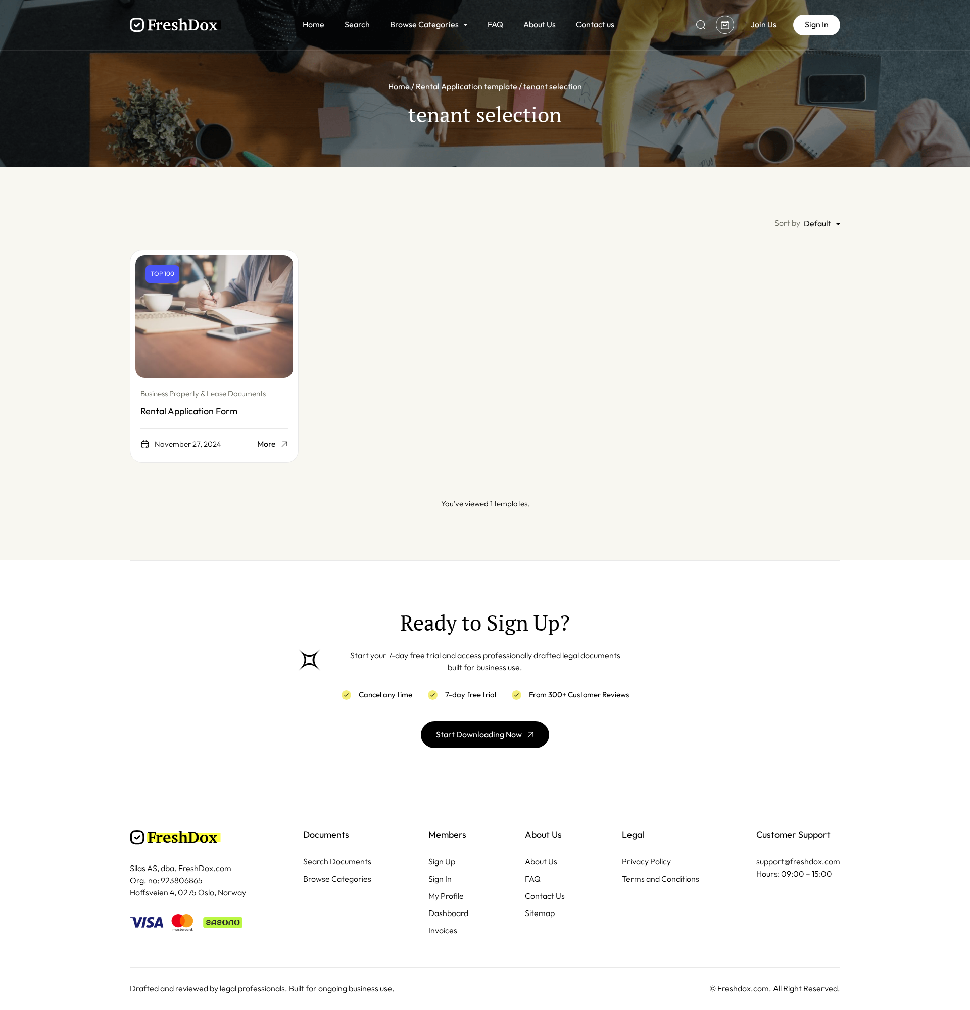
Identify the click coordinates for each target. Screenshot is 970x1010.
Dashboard (448, 913)
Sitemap (540, 913)
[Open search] (701, 25)
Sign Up (441, 861)
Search (357, 24)
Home (313, 24)
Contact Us (545, 896)
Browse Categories (424, 24)
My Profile (446, 896)
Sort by (787, 223)
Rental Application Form (188, 411)
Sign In (440, 879)
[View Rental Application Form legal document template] (214, 316)
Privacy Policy (646, 861)
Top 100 (162, 274)
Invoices (442, 930)
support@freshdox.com (798, 861)
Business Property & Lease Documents (203, 394)
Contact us (595, 24)
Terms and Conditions (660, 879)
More (266, 444)
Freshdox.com (743, 988)
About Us (539, 24)
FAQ (495, 24)
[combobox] (822, 224)
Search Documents (337, 861)
